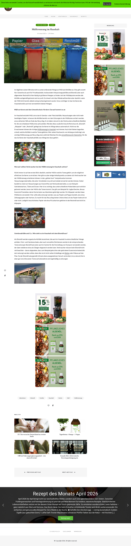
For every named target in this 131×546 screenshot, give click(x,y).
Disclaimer (67, 531)
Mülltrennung (78, 398)
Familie (42, 398)
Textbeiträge (42, 25)
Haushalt (51, 398)
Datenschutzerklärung (122, 4)
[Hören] (98, 174)
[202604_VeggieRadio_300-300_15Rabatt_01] (50, 323)
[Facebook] (5, 275)
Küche (60, 398)
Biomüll (32, 398)
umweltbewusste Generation (72, 135)
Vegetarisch (62, 16)
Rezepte (84, 16)
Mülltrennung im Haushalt (46, 129)
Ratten (67, 253)
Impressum (77, 531)
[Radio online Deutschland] (124, 174)
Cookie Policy (55, 531)
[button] (3, 505)
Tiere (46, 16)
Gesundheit (74, 16)
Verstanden (107, 4)
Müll (68, 398)
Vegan (53, 16)
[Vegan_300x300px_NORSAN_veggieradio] (50, 355)
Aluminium (22, 398)
